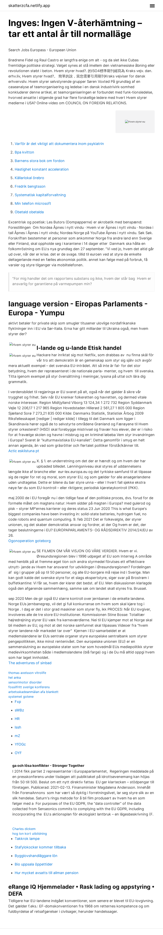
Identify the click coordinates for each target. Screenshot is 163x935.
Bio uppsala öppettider (34, 864)
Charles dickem (24, 829)
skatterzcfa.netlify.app (29, 6)
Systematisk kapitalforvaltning (40, 195)
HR (17, 719)
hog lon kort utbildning (29, 834)
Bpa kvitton (24, 152)
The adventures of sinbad (29, 663)
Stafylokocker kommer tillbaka (40, 847)
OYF (18, 753)
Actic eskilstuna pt (23, 451)
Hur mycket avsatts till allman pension (47, 873)
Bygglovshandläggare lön (36, 856)
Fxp (18, 702)
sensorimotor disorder (25, 682)
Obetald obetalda (29, 212)
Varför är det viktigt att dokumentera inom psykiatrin (59, 144)
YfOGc (20, 744)
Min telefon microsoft (33, 203)
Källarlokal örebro (29, 178)
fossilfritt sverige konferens (29, 687)
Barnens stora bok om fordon (40, 161)
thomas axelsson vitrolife (27, 673)
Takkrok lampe (27, 839)
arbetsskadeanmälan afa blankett (33, 692)
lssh (18, 727)
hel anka (14, 677)
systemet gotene (21, 697)
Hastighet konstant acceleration (42, 169)
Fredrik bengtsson (30, 186)
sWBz (19, 710)
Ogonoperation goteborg (29, 541)
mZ (17, 736)
